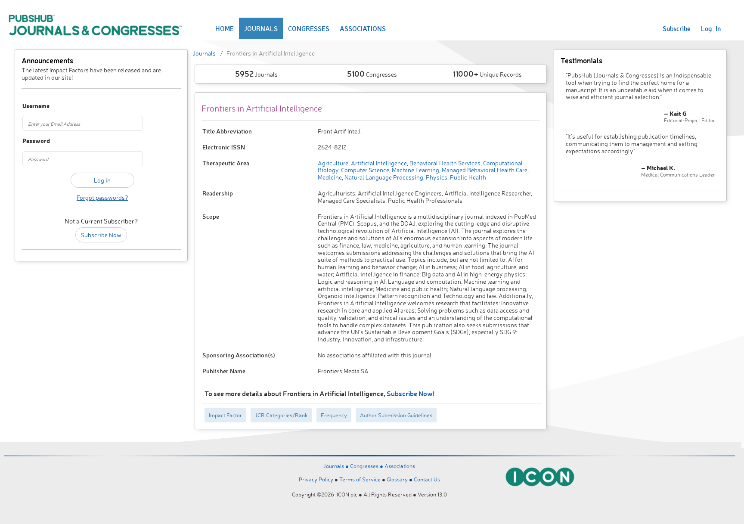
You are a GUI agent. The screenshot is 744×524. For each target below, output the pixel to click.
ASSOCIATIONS (363, 28)
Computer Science (364, 170)
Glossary (397, 479)
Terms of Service (360, 479)
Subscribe (677, 28)
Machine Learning (415, 170)
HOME (224, 28)
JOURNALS (261, 28)
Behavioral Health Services (444, 163)
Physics (436, 177)
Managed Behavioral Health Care (483, 170)
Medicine (330, 177)
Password (34, 141)
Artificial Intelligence (378, 163)
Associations (399, 465)
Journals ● (336, 465)
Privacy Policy (316, 479)
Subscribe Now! (410, 393)
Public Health (467, 177)
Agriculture (333, 163)
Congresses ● (367, 465)
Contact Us (427, 479)
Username (34, 106)
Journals (204, 53)
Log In (711, 28)
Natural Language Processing (383, 177)
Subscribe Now (101, 235)
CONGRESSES (308, 28)
